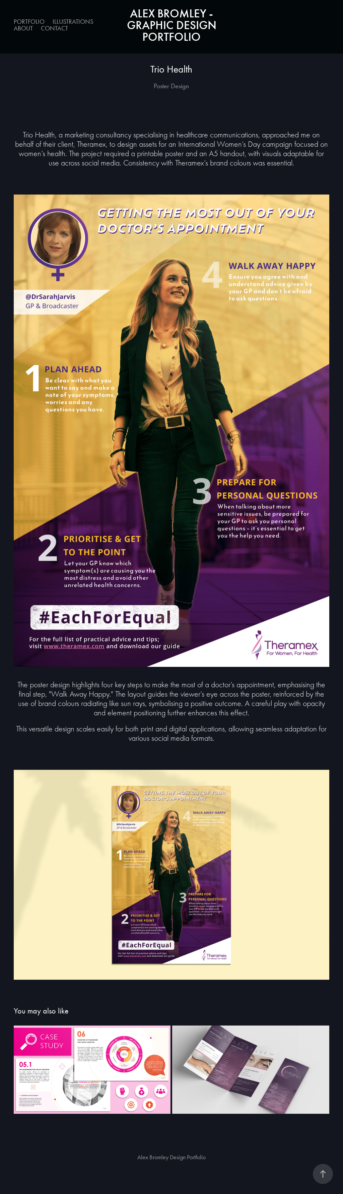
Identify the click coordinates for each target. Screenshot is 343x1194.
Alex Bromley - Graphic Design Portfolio (173, 25)
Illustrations (73, 21)
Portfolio (29, 21)
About (23, 28)
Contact (54, 28)
